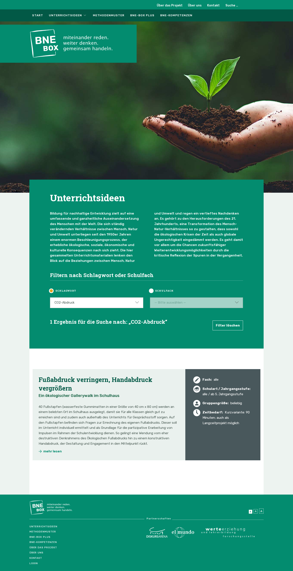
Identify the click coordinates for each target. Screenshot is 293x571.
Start (37, 15)
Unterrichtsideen (65, 15)
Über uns (195, 5)
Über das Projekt (170, 5)
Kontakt (213, 5)
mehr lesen (52, 451)
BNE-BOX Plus (142, 15)
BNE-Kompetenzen (176, 15)
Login (33, 563)
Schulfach (164, 290)
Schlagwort (66, 290)
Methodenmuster (108, 15)
